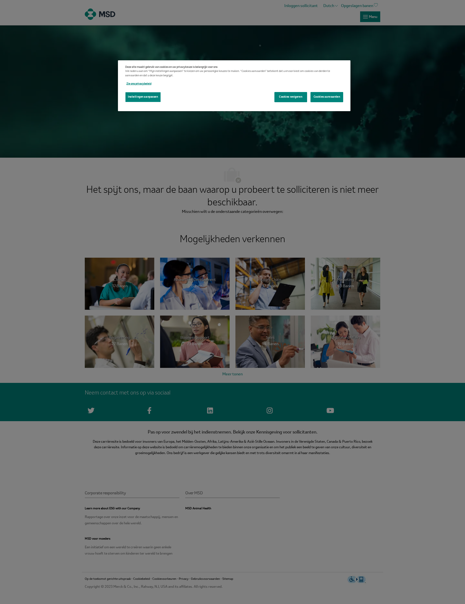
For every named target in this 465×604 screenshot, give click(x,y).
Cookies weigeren (290, 96)
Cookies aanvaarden (327, 96)
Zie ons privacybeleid (138, 83)
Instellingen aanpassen (143, 96)
